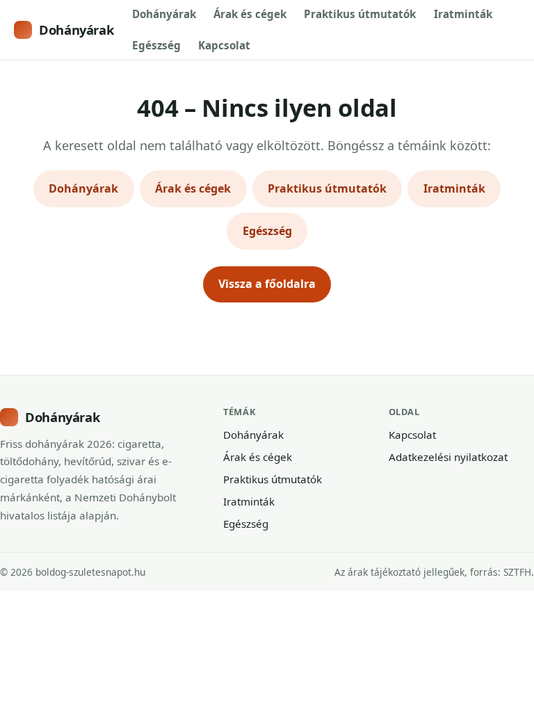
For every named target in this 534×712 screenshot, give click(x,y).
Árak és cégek (249, 14)
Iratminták (463, 14)
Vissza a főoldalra (267, 283)
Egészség (156, 45)
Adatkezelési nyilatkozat (448, 457)
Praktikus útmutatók (360, 14)
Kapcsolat (224, 45)
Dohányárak (76, 29)
